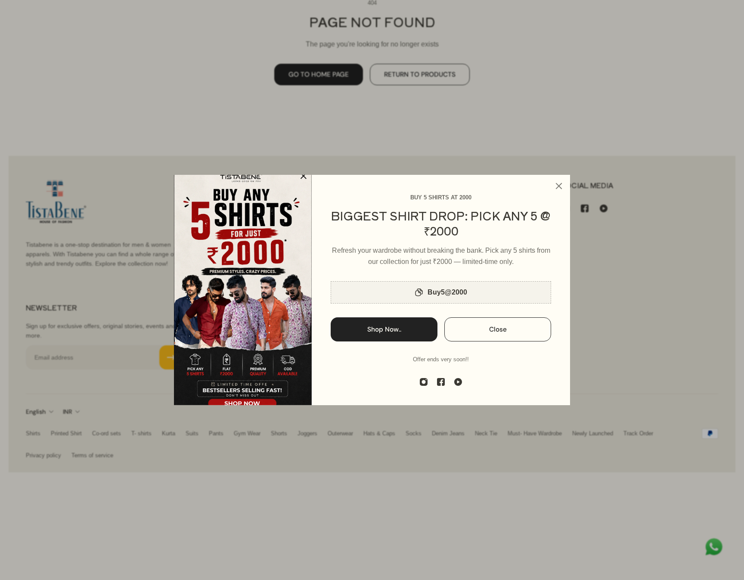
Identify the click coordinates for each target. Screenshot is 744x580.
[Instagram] (423, 382)
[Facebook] (441, 382)
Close (498, 329)
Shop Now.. (384, 329)
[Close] (559, 186)
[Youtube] (458, 382)
